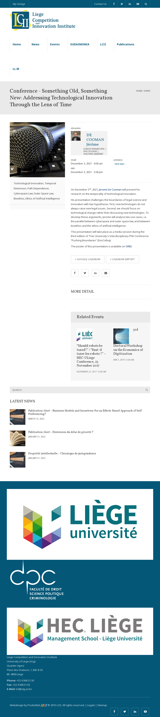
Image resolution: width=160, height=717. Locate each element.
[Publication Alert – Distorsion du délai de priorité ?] (17, 438)
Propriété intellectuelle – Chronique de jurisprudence (62, 453)
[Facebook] (114, 4)
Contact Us (100, 4)
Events (55, 44)
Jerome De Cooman (110, 189)
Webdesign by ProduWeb (25, 705)
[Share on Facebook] (75, 273)
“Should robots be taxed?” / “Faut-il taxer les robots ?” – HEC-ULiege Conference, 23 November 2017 (91, 356)
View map (118, 164)
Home (17, 44)
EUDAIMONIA (79, 44)
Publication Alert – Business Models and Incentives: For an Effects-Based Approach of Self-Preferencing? (85, 412)
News (35, 44)
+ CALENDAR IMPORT (122, 259)
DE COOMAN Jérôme (95, 140)
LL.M (16, 69)
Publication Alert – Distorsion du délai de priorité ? (60, 432)
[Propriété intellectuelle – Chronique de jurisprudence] (17, 460)
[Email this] (106, 273)
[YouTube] (138, 4)
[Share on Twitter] (85, 273)
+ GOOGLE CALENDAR (87, 259)
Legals (91, 705)
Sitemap (102, 705)
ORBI (129, 246)
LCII (103, 44)
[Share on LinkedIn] (95, 273)
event (147, 91)
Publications (125, 44)
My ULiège (19, 4)
